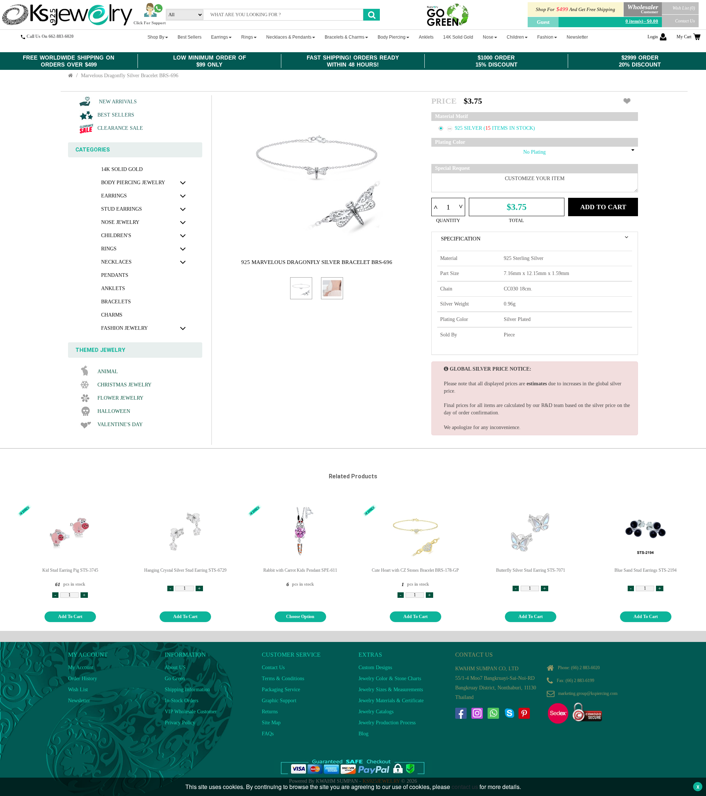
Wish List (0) (684, 8)
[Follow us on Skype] (509, 713)
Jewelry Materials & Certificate (391, 700)
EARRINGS (114, 196)
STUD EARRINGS (121, 209)
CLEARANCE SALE (120, 128)
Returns (270, 711)
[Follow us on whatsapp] (493, 713)
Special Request (452, 168)
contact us (465, 786)
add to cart (70, 616)
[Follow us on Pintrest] (524, 713)
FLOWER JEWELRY (120, 398)
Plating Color (450, 142)
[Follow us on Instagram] (476, 713)
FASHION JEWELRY (124, 328)
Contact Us (685, 21)
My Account (80, 667)
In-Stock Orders (181, 700)
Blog (363, 733)
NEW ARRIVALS (117, 101)
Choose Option (300, 616)
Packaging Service (281, 689)
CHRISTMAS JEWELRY (124, 385)
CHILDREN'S (116, 235)
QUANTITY (448, 220)
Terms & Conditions (283, 678)
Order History (82, 678)
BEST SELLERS (115, 115)
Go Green (175, 678)
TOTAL (516, 220)
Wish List (78, 689)
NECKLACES (116, 262)
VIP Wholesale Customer (191, 711)
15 (488, 128)
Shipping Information (187, 689)
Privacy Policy (180, 722)
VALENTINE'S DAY (120, 424)
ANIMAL (107, 371)
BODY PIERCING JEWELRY (133, 182)
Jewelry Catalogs (376, 711)
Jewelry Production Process (387, 722)
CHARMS (111, 315)
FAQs (268, 733)
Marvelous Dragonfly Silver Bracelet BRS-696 (129, 75)
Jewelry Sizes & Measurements (391, 689)
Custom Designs (375, 667)
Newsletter (79, 700)
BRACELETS (116, 301)
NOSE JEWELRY (120, 222)
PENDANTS (114, 275)
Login (653, 36)
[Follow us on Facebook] (460, 713)
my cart (684, 36)
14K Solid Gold (122, 169)
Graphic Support (279, 700)
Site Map (271, 722)
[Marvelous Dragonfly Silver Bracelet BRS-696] (301, 288)
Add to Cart (603, 207)
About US (175, 667)
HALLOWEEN (113, 411)
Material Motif (451, 116)
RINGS (109, 248)
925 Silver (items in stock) (495, 128)
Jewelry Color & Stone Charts (390, 678)
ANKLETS (113, 288)
